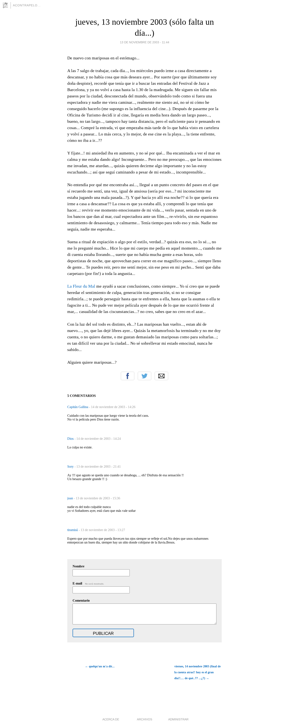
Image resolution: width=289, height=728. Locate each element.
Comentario (81, 600)
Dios (70, 438)
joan (70, 498)
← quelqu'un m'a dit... (100, 666)
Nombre (78, 566)
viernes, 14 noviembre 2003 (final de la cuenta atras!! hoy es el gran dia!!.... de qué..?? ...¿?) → (197, 672)
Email (161, 376)
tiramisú (73, 530)
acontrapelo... (27, 5)
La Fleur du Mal (81, 286)
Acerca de (110, 719)
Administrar (178, 719)
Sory (70, 466)
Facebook (127, 376)
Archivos (144, 719)
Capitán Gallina (78, 407)
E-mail (88, 583)
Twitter (144, 376)
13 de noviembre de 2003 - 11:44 (144, 42)
